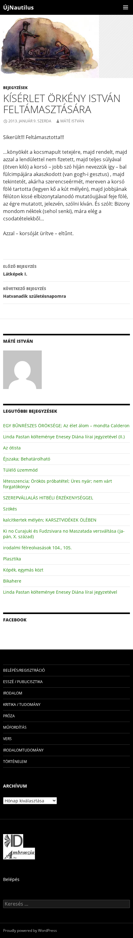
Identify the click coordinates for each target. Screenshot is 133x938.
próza (9, 716)
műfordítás (15, 727)
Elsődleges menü (125, 7)
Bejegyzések (15, 87)
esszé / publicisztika (23, 681)
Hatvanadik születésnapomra (34, 292)
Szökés (10, 509)
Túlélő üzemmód (20, 470)
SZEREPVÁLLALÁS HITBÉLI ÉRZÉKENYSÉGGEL (48, 498)
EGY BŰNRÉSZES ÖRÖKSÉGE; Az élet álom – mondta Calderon (66, 425)
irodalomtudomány (23, 750)
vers (7, 738)
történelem (15, 761)
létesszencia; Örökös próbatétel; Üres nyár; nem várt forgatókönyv (57, 483)
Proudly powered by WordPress (30, 930)
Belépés (11, 879)
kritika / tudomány (22, 704)
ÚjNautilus (18, 7)
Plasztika (12, 559)
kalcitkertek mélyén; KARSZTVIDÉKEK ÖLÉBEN (50, 520)
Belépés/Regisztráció (24, 670)
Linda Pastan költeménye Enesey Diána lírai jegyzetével (60, 592)
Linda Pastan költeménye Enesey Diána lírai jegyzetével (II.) (64, 437)
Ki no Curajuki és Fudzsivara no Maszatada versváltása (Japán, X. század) (64, 533)
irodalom (12, 693)
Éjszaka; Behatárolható (26, 459)
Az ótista (12, 448)
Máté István (72, 121)
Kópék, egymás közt (23, 570)
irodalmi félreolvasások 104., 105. (37, 548)
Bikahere (12, 581)
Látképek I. (19, 270)
